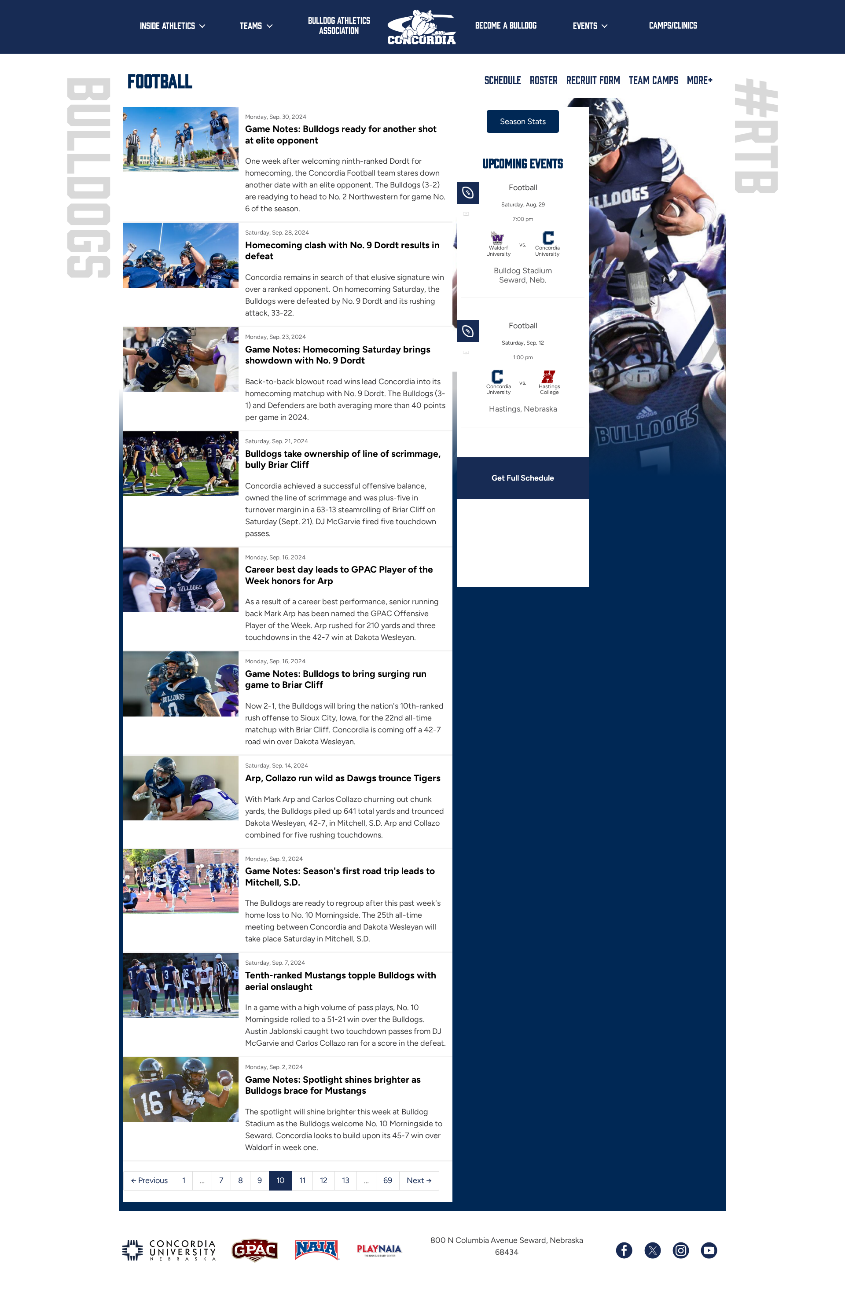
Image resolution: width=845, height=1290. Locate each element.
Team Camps (653, 80)
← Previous (149, 1180)
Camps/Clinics (673, 24)
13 (345, 1180)
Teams (251, 25)
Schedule (503, 80)
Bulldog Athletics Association (339, 25)
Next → (419, 1180)
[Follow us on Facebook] (624, 1250)
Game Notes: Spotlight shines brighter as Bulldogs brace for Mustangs (333, 1085)
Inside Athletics (167, 25)
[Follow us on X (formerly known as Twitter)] (652, 1250)
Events (585, 25)
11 (302, 1180)
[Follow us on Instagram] (680, 1250)
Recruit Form (593, 80)
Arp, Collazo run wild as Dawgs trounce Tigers (343, 777)
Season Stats (523, 121)
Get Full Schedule (523, 478)
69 (387, 1180)
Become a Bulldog (505, 24)
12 (323, 1180)
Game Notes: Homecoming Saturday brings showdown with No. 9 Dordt (337, 355)
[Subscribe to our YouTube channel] (708, 1250)
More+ (700, 80)
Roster (544, 80)
